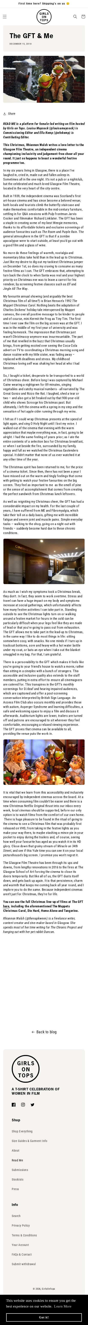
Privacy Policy (21, 1225)
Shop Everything (22, 1131)
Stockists (17, 1179)
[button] (5, 17)
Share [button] (12, 113)
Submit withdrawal (24, 1264)
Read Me (17, 1160)
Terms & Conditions (24, 1235)
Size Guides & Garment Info (29, 1141)
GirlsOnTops (48, 1288)
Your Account (20, 1245)
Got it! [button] (44, 1317)
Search (16, 1216)
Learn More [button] (62, 1306)
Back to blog (47, 1032)
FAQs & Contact (22, 1254)
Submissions (20, 1170)
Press (15, 1189)
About (15, 1150)
